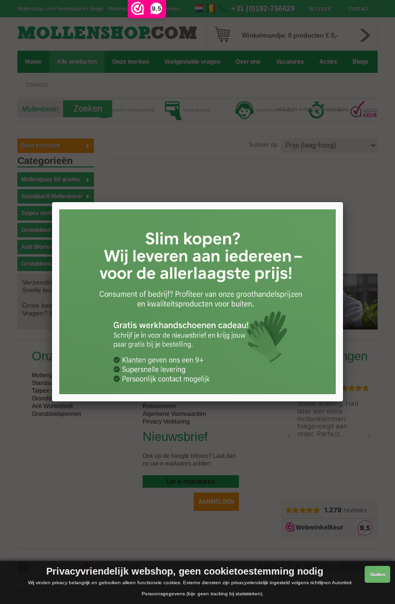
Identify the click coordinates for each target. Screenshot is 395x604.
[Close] (343, 202)
